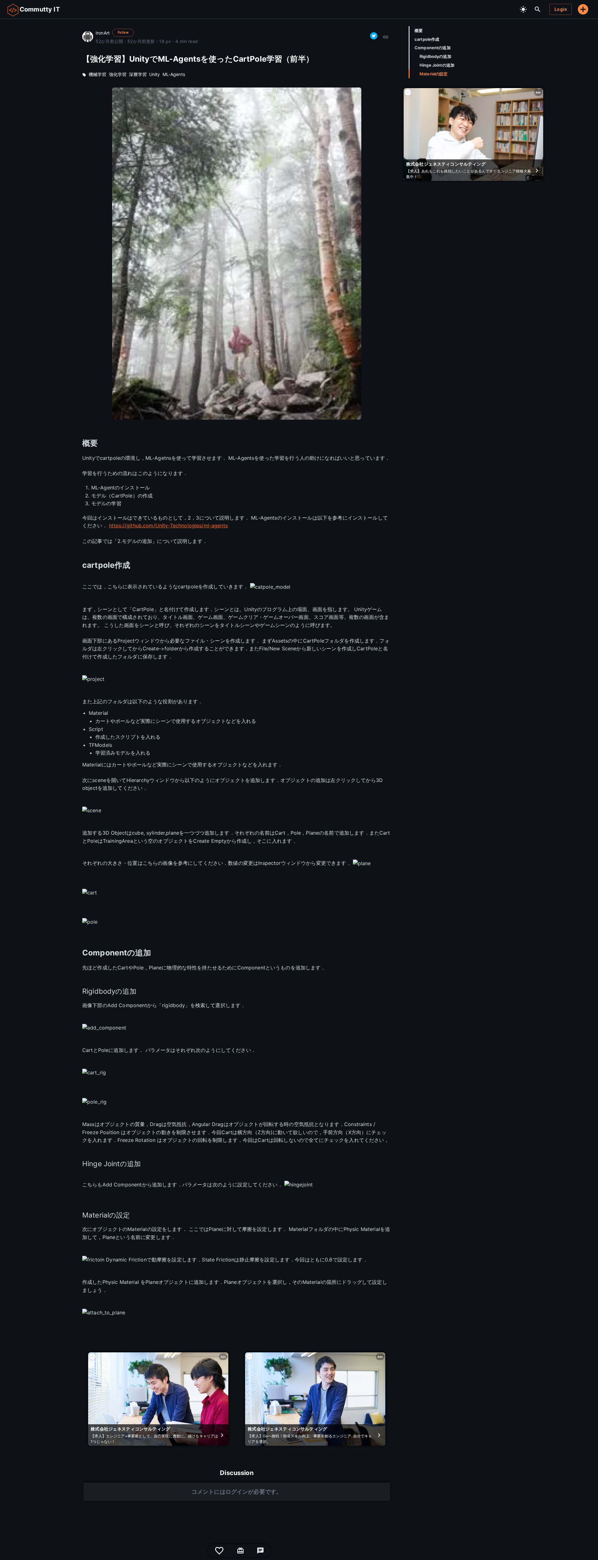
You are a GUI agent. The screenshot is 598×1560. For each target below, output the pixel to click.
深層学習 (138, 74)
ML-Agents (174, 74)
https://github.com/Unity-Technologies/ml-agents (168, 525)
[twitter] (373, 36)
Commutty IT (40, 9)
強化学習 (118, 74)
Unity (154, 74)
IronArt (103, 32)
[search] (537, 9)
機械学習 (98, 74)
